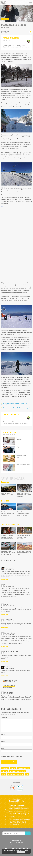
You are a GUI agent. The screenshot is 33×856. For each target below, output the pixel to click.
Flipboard (24, 849)
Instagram (16, 849)
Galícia (4, 771)
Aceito (21, 852)
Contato (16, 838)
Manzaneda (21, 771)
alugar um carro (17, 152)
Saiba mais (13, 852)
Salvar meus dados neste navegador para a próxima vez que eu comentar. (17, 755)
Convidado (6, 31)
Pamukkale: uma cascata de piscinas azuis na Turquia (23, 513)
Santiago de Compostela (18, 396)
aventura (5, 768)
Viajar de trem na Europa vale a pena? (7, 493)
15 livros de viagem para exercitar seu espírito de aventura (7, 537)
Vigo (27, 774)
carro (13, 768)
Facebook (9, 849)
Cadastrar (28, 833)
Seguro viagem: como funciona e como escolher (24, 537)
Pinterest (20, 849)
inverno (12, 771)
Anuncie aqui (16, 840)
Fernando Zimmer (9, 633)
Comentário (5, 717)
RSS (27, 849)
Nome (3, 735)
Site (2, 748)
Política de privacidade (16, 845)
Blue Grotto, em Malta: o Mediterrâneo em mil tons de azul (8, 513)
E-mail (3, 741)
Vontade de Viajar (3, 2)
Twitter (13, 849)
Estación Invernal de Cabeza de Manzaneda (15, 332)
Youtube (5, 849)
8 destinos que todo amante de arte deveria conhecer (24, 494)
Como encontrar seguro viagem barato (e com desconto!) (8, 552)
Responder (4, 579)
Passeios (5, 500)
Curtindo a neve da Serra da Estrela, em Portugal (14, 404)
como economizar (23, 768)
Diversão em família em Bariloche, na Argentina (16, 408)
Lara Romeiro (8, 667)
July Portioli (8, 619)
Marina (6, 585)
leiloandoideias (9, 568)
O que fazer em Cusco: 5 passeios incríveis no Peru (24, 552)
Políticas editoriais (16, 842)
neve (3, 774)
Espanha (5, 19)
